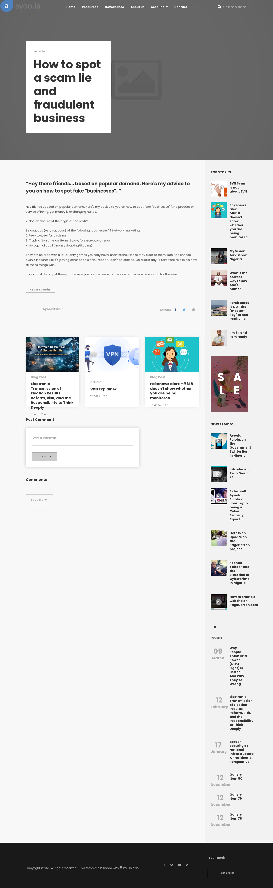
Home (70, 7)
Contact (180, 7)
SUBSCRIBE (227, 873)
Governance (114, 7)
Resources (90, 7)
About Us (137, 7)
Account (157, 7)
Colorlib (133, 868)
